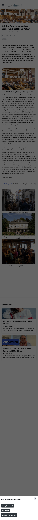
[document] (19, 508)
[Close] (35, 498)
